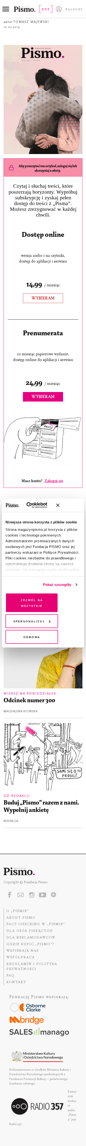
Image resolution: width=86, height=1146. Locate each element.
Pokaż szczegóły (57, 585)
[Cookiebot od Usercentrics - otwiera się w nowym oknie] (33, 505)
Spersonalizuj (29, 621)
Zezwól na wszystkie (32, 602)
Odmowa (31, 637)
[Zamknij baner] (70, 505)
